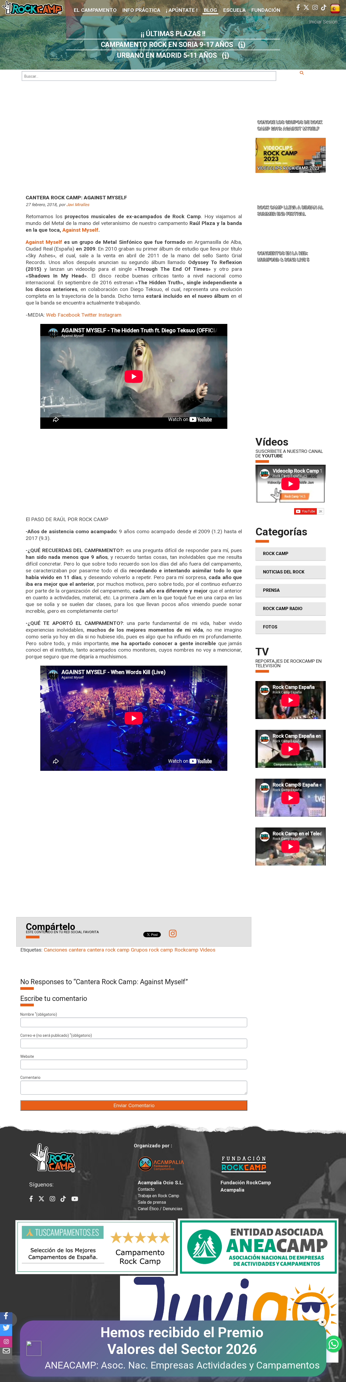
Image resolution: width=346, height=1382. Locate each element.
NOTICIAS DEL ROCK (283, 571)
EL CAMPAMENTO (95, 10)
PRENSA (271, 590)
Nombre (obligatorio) (38, 1014)
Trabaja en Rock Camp (158, 1195)
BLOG (210, 10)
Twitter (89, 315)
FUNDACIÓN (265, 10)
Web (51, 315)
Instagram (109, 315)
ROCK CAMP (275, 553)
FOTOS (270, 627)
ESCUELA (234, 10)
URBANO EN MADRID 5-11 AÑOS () (173, 55)
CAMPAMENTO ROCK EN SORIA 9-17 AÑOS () (173, 45)
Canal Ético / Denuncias (160, 1208)
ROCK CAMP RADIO (282, 608)
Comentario (30, 1077)
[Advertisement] (134, 476)
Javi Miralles (77, 204)
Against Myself (80, 230)
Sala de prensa (152, 1202)
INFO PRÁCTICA (141, 10)
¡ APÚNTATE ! (182, 10)
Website (27, 1056)
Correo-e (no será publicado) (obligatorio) (56, 1035)
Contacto (146, 1189)
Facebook (69, 315)
